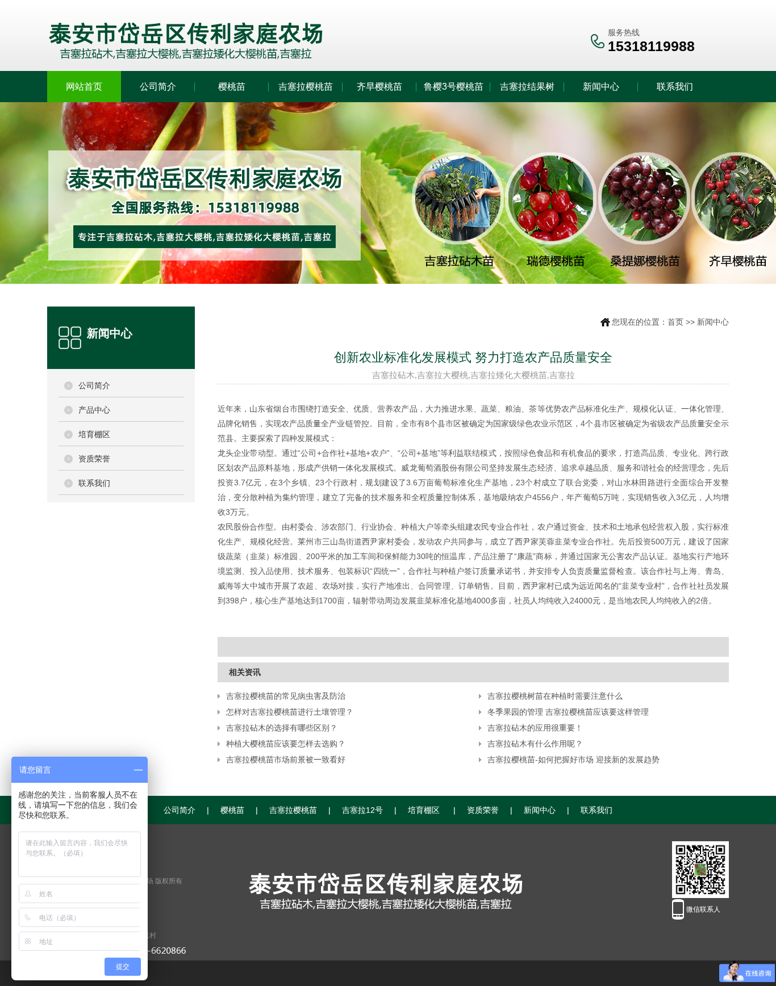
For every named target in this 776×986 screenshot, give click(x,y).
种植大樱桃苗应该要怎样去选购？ (285, 743)
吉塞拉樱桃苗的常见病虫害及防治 (285, 695)
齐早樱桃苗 (379, 86)
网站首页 (84, 86)
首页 (675, 321)
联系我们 (675, 86)
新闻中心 (601, 86)
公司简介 (158, 86)
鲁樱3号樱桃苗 (453, 86)
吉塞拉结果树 (527, 86)
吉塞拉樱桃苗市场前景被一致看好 (285, 759)
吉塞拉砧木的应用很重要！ (535, 727)
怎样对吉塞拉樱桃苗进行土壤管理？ (289, 711)
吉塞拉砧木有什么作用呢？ (535, 743)
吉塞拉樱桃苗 (305, 86)
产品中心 (94, 409)
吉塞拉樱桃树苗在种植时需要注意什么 (555, 695)
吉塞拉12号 (362, 810)
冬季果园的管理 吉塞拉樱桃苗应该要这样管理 (568, 711)
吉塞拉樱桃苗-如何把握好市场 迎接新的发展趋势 (573, 759)
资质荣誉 (94, 458)
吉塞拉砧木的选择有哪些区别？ (281, 727)
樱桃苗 (231, 86)
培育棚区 (94, 434)
